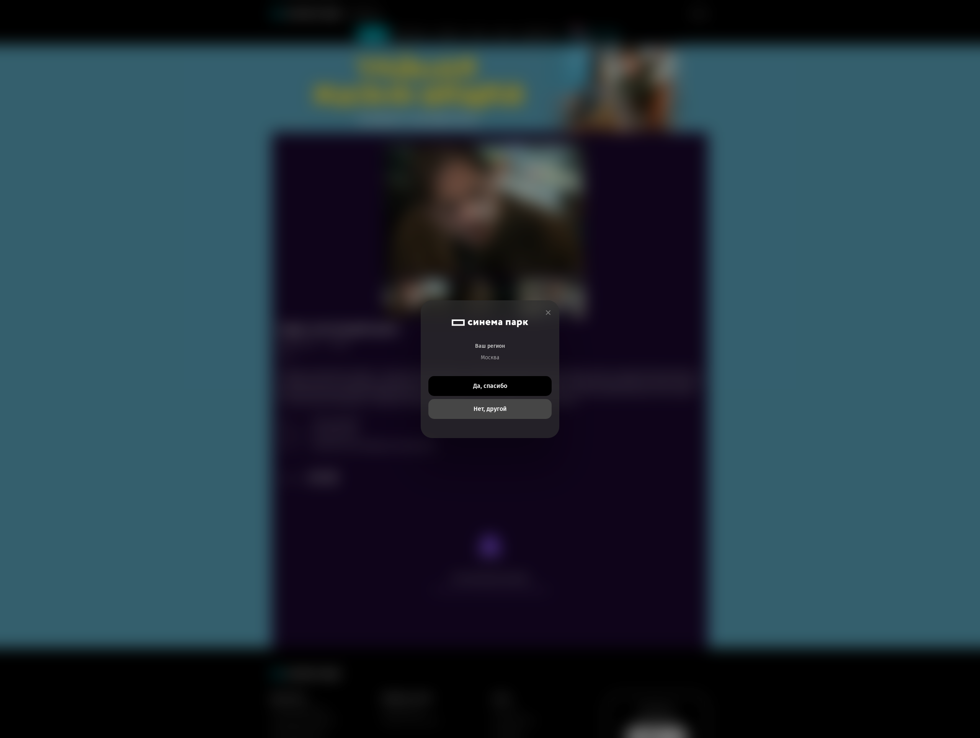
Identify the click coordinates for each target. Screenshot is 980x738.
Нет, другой (490, 408)
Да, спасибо (490, 385)
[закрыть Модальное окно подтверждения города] (548, 312)
